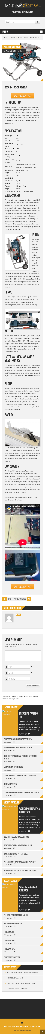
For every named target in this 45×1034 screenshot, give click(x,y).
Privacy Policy (16, 12)
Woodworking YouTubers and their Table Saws (20, 871)
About (31, 12)
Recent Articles (11, 802)
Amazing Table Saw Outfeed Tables (16, 854)
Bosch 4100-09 (15, 107)
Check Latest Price (22, 95)
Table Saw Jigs (9, 932)
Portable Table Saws (12, 47)
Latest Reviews (11, 707)
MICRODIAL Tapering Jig (15, 978)
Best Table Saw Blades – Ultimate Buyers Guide (22, 972)
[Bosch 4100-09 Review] (22, 61)
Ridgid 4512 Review (10, 784)
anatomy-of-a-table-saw (13, 923)
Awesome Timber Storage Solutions (16, 837)
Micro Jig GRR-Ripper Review (13, 767)
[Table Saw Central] (23, 5)
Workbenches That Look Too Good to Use (18, 845)
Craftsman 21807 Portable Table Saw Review (20, 775)
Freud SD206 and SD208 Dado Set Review (18, 739)
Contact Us (25, 12)
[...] (38, 730)
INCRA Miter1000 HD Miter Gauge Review (18, 747)
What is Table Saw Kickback (28, 888)
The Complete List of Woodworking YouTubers (20, 862)
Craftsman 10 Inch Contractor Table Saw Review (21, 792)
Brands (13, 38)
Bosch (20, 38)
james (22, 51)
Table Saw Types (9, 949)
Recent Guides (10, 881)
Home (6, 38)
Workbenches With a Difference (29, 810)
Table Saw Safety (10, 940)
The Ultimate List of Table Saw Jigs (16, 915)
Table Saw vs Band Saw (12, 957)
